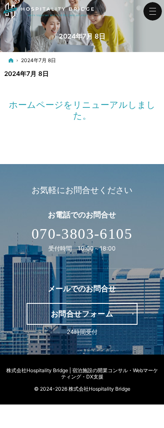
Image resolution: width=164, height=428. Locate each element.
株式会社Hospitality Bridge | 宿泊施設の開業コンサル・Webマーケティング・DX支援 (82, 373)
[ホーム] (10, 60)
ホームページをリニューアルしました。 (82, 110)
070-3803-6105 (82, 234)
